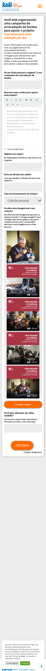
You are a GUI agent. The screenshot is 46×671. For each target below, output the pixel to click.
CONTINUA (22, 445)
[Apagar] (20, 100)
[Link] (36, 100)
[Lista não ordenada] (26, 100)
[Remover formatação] (7, 104)
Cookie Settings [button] (12, 663)
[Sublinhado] (16, 100)
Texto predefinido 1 (15, 149)
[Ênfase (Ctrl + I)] (11, 100)
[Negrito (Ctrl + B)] (7, 100)
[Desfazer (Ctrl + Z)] (13, 104)
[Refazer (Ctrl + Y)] (17, 104)
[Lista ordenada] (31, 100)
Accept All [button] (25, 663)
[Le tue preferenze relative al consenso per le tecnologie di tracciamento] (41, 666)
